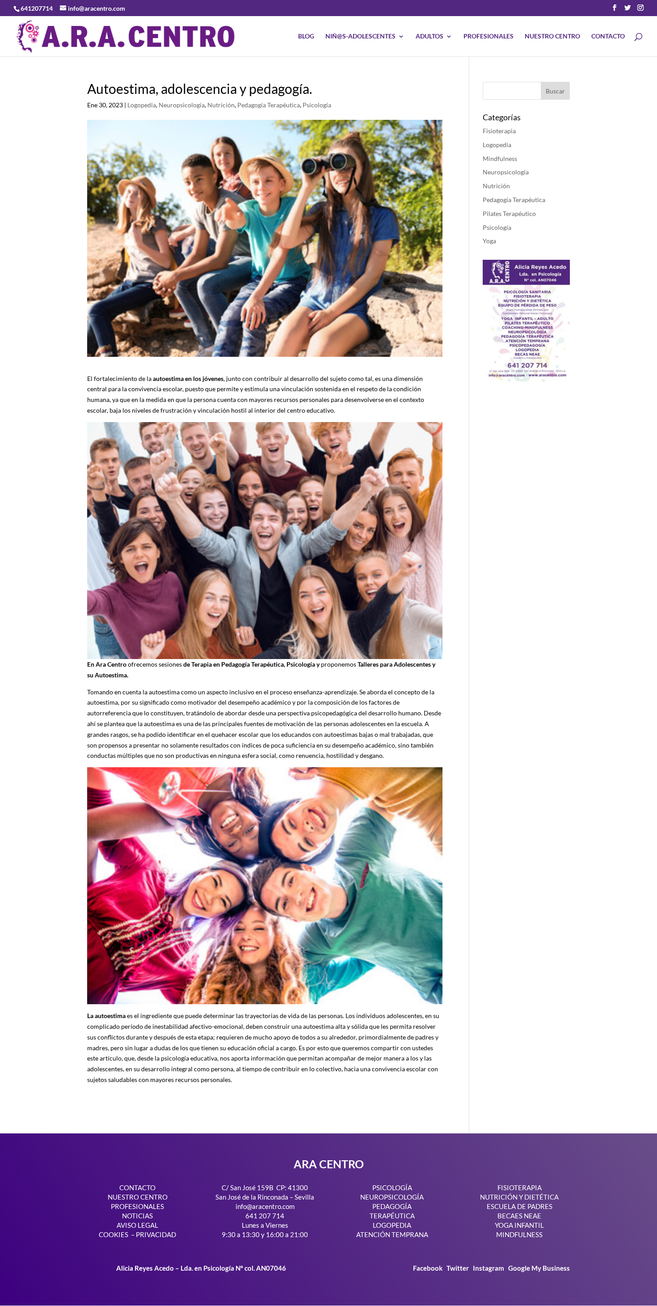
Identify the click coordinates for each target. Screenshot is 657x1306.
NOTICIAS (137, 1216)
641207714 (37, 8)
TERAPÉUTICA (392, 1216)
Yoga (489, 241)
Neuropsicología (182, 105)
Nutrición (221, 105)
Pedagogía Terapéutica (268, 105)
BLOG (306, 36)
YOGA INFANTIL (519, 1225)
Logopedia (141, 105)
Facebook (428, 1268)
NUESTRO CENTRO (552, 36)
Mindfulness (500, 158)
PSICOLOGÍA (392, 1187)
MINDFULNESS (519, 1234)
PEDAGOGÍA (392, 1206)
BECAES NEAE (519, 1216)
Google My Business (539, 1268)
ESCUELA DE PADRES (519, 1206)
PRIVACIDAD (156, 1234)
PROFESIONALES (488, 36)
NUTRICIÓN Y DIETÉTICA (519, 1197)
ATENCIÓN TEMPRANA (392, 1234)
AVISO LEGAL (137, 1225)
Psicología (317, 105)
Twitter (458, 1268)
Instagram (488, 1268)
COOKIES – (117, 1234)
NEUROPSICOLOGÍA (392, 1197)
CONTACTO (608, 36)
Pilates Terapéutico (509, 213)
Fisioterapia (499, 131)
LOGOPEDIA (392, 1225)
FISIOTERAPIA (519, 1187)
